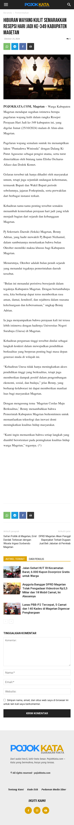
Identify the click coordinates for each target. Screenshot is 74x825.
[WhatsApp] (6, 46)
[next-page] (11, 621)
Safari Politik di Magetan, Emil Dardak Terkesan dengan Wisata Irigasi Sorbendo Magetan (19, 542)
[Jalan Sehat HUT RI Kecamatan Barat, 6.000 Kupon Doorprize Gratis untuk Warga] (12, 572)
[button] (5, 4)
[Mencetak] (30, 46)
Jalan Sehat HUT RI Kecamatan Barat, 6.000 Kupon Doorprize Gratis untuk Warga (46, 572)
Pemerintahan (22, 12)
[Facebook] (22, 46)
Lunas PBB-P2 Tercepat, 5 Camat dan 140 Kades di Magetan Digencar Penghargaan (46, 608)
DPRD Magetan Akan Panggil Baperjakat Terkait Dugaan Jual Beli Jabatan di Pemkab (55, 540)
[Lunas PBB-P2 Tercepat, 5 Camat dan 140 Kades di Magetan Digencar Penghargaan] (12, 609)
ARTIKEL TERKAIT (15, 559)
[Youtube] (45, 810)
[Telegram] (14, 46)
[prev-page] (5, 621)
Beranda (7, 12)
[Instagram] (37, 810)
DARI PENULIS (36, 559)
